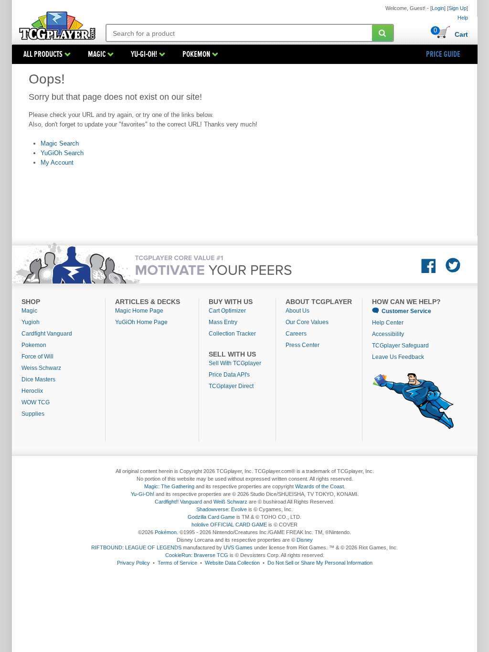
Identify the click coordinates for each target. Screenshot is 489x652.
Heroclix (32, 391)
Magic (29, 310)
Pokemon (33, 345)
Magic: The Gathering (169, 486)
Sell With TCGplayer (235, 363)
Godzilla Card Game (211, 517)
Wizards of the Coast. (320, 486)
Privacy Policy (133, 563)
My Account (57, 162)
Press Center (302, 345)
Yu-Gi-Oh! (142, 494)
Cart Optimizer (227, 310)
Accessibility (388, 334)
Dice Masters (38, 379)
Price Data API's (229, 374)
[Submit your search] (382, 33)
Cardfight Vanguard (46, 333)
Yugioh (30, 322)
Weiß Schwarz (230, 502)
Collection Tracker (232, 333)
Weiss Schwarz (41, 368)
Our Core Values (307, 322)
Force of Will (37, 356)
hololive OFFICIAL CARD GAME (229, 524)
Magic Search (60, 143)
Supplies (32, 413)
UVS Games (238, 547)
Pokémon (166, 532)
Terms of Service (177, 563)
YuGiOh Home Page (141, 322)
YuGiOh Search (62, 153)
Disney (305, 540)
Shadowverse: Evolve (221, 509)
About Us (297, 310)
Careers (296, 333)
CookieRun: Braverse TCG (196, 555)
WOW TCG (35, 402)
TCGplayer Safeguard (400, 345)
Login (438, 8)
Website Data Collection (232, 563)
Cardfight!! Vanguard (178, 502)
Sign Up (457, 8)
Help (462, 18)
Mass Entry (223, 322)
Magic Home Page (139, 310)
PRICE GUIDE (443, 54)
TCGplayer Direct (231, 386)
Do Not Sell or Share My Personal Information (319, 563)
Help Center (388, 322)
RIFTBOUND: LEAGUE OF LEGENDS (136, 547)
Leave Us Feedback (398, 357)
